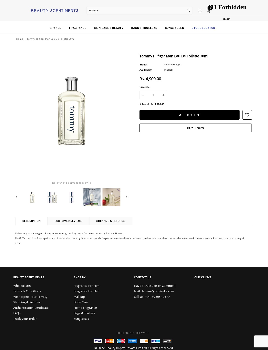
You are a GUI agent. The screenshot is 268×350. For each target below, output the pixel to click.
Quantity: (144, 87)
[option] (71, 110)
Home (19, 38)
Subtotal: (144, 104)
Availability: (145, 69)
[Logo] (49, 10)
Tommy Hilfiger (172, 64)
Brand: (143, 64)
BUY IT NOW (195, 128)
